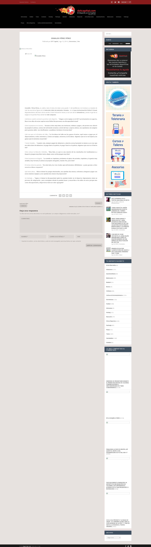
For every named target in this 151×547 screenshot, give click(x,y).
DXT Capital (54, 41)
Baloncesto (110, 17)
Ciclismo (43, 17)
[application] (118, 43)
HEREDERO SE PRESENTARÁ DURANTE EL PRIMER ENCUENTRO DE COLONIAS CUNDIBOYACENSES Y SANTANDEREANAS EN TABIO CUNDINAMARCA (117, 384)
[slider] (115, 43)
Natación (79, 17)
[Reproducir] (107, 43)
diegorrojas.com (27, 546)
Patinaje (57, 17)
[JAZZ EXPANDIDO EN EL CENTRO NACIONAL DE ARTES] (108, 199)
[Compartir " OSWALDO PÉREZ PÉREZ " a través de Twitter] (63, 195)
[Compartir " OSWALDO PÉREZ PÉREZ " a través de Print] (70, 195)
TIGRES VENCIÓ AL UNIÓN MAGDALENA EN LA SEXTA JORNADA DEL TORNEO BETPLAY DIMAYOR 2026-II (119, 210)
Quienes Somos (24, 2)
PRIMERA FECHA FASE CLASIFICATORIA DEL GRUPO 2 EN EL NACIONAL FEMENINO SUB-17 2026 (120, 251)
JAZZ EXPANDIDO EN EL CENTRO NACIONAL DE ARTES (120, 199)
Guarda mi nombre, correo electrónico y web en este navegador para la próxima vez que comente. (51, 241)
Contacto (33, 2)
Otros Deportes (31, 23)
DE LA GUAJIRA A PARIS (113, 418)
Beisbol (65, 17)
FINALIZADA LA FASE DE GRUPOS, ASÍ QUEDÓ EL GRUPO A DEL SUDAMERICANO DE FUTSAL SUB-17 (117, 450)
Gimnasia (118, 17)
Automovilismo (100, 17)
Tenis (37, 17)
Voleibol (108, 342)
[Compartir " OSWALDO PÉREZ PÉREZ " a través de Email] (67, 195)
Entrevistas (24, 17)
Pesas (22, 23)
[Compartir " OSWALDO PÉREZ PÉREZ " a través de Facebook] (60, 195)
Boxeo (108, 287)
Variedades (58, 23)
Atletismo (72, 17)
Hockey (51, 17)
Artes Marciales (89, 17)
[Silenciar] (124, 43)
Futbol (31, 17)
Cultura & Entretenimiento (45, 23)
